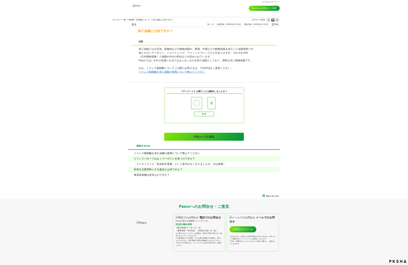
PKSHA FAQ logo (397, 261)
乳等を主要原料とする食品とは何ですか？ (158, 169)
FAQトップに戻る (204, 136)
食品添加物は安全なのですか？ (152, 174)
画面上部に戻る (272, 196)
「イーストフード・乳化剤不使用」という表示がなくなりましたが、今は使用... (179, 164)
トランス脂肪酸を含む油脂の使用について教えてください (172, 72)
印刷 (276, 24)
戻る (134, 24)
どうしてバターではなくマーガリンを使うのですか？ (164, 158)
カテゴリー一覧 (119, 20)
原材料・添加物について (139, 20)
